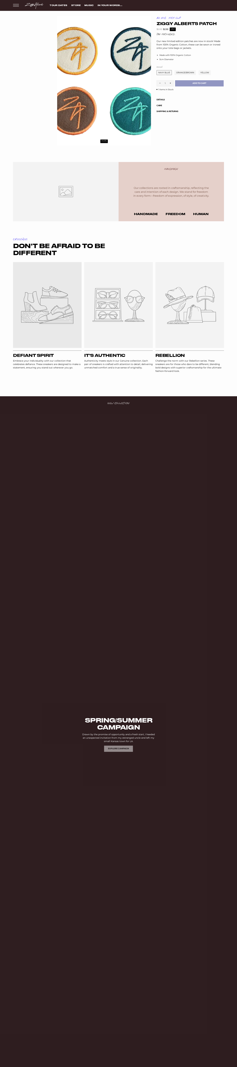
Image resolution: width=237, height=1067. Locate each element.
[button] (16, 5)
